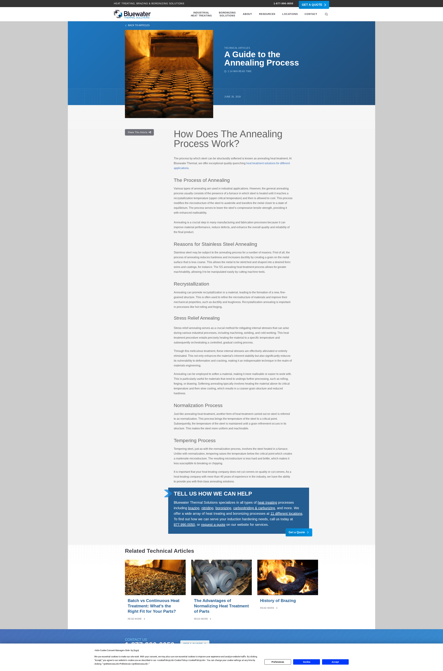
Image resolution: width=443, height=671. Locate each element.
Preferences (278, 662)
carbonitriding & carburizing (254, 508)
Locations (290, 14)
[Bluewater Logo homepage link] (132, 14)
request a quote (213, 524)
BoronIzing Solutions (167, 3)
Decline (306, 662)
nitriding (207, 508)
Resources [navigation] (267, 14)
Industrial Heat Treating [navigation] (201, 14)
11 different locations (286, 513)
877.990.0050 (184, 524)
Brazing (142, 3)
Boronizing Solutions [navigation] (227, 14)
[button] (326, 14)
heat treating (267, 502)
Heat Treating (124, 3)
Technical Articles (237, 48)
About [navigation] (247, 14)
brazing (193, 508)
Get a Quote (312, 4)
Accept (335, 662)
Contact (311, 14)
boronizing (223, 508)
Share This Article (137, 132)
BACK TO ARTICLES (139, 25)
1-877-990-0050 (283, 3)
